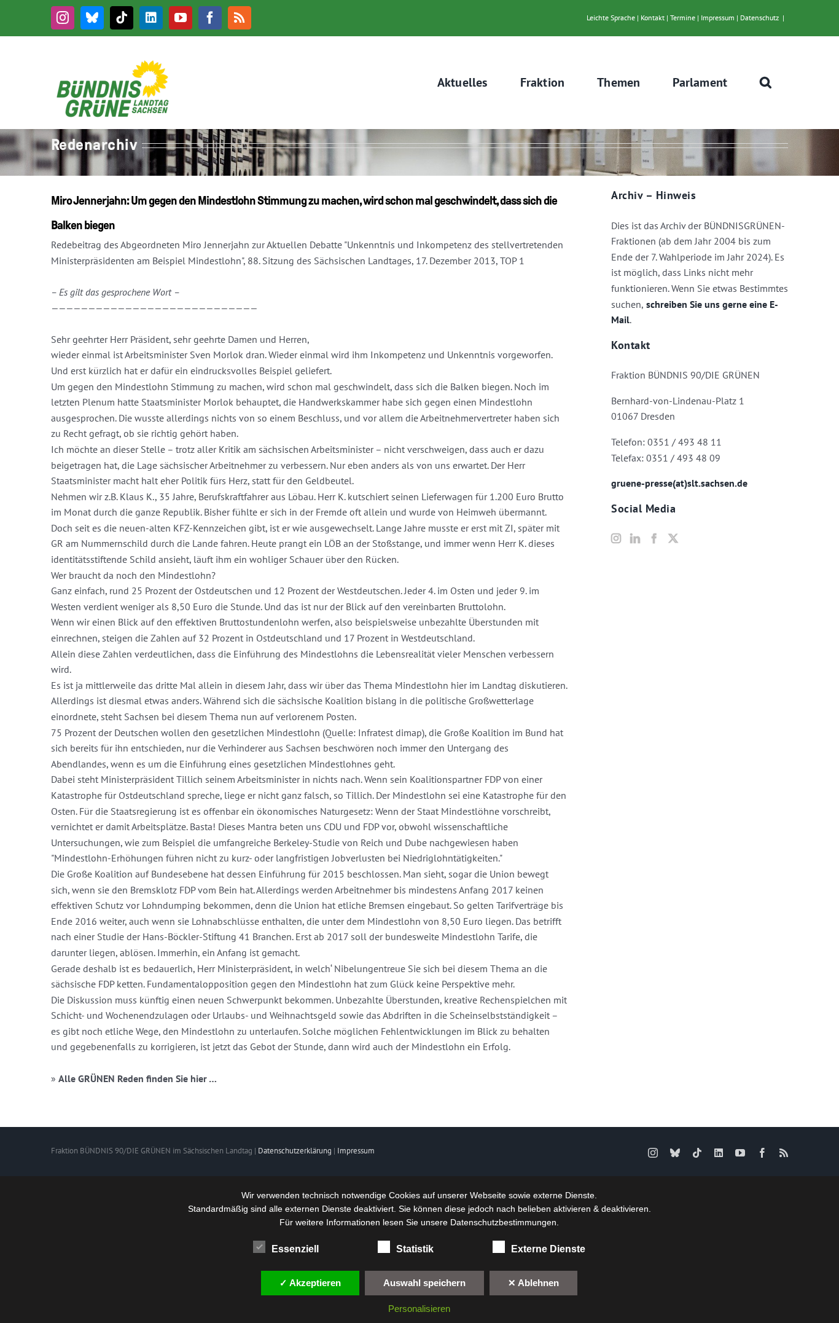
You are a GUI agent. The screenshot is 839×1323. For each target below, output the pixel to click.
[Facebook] (654, 538)
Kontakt (653, 17)
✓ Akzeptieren (310, 1283)
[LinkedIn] (635, 538)
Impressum (718, 17)
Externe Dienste (548, 1249)
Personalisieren (419, 1308)
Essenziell (295, 1249)
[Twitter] (673, 538)
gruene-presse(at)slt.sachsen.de (679, 483)
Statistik (415, 1249)
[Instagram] (616, 538)
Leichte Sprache (611, 17)
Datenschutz (759, 17)
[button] (766, 82)
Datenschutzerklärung (295, 1150)
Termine (682, 17)
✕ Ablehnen (533, 1283)
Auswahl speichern (424, 1283)
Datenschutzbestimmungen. (504, 1222)
